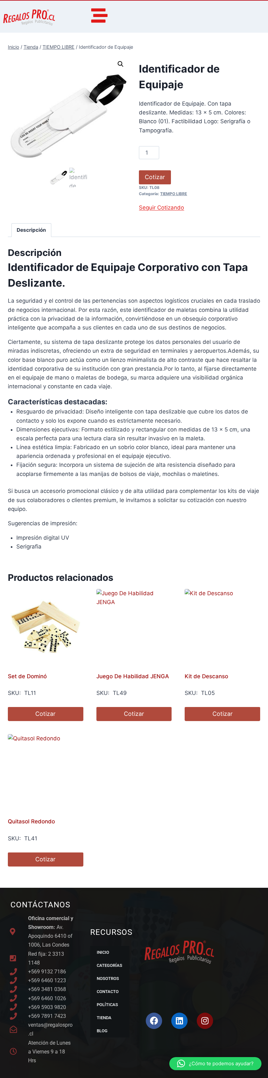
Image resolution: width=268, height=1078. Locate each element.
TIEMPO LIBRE (173, 193)
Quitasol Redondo (31, 821)
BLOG (102, 1030)
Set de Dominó (27, 676)
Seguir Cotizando (161, 207)
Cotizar (155, 177)
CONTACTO (108, 991)
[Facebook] (154, 1021)
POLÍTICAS (107, 1004)
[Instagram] (205, 1021)
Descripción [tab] (31, 230)
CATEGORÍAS (109, 965)
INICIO (103, 952)
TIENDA (104, 1017)
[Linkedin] (179, 1021)
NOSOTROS (108, 978)
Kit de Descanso (206, 676)
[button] (120, 64)
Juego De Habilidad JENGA (132, 676)
